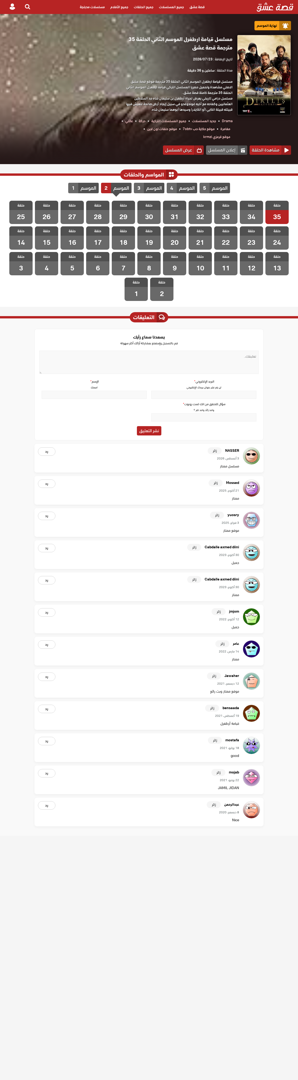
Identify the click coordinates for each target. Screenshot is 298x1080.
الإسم (94, 381)
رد (46, 451)
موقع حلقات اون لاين (162, 129)
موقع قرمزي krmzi (216, 137)
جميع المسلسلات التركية (168, 121)
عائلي (129, 121)
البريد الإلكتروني (204, 381)
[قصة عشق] (275, 7)
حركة (142, 121)
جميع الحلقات (143, 7)
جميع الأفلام (119, 7)
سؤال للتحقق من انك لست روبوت (204, 404)
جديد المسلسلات (204, 121)
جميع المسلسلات (171, 7)
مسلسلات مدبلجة (92, 7)
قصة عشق (197, 7)
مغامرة (225, 129)
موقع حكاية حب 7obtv (199, 129)
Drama (227, 121)
